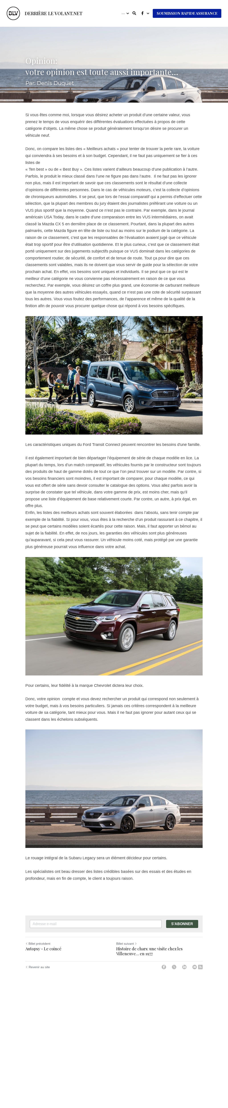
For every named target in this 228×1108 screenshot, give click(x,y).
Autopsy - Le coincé (43, 948)
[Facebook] (164, 967)
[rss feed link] (200, 967)
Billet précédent (39, 943)
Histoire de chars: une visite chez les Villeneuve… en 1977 (149, 951)
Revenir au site (39, 967)
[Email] (194, 967)
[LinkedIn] (184, 967)
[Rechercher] (134, 13)
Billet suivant (125, 943)
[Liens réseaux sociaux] (142, 13)
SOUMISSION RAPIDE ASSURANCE (187, 13)
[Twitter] (174, 967)
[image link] (13, 13)
